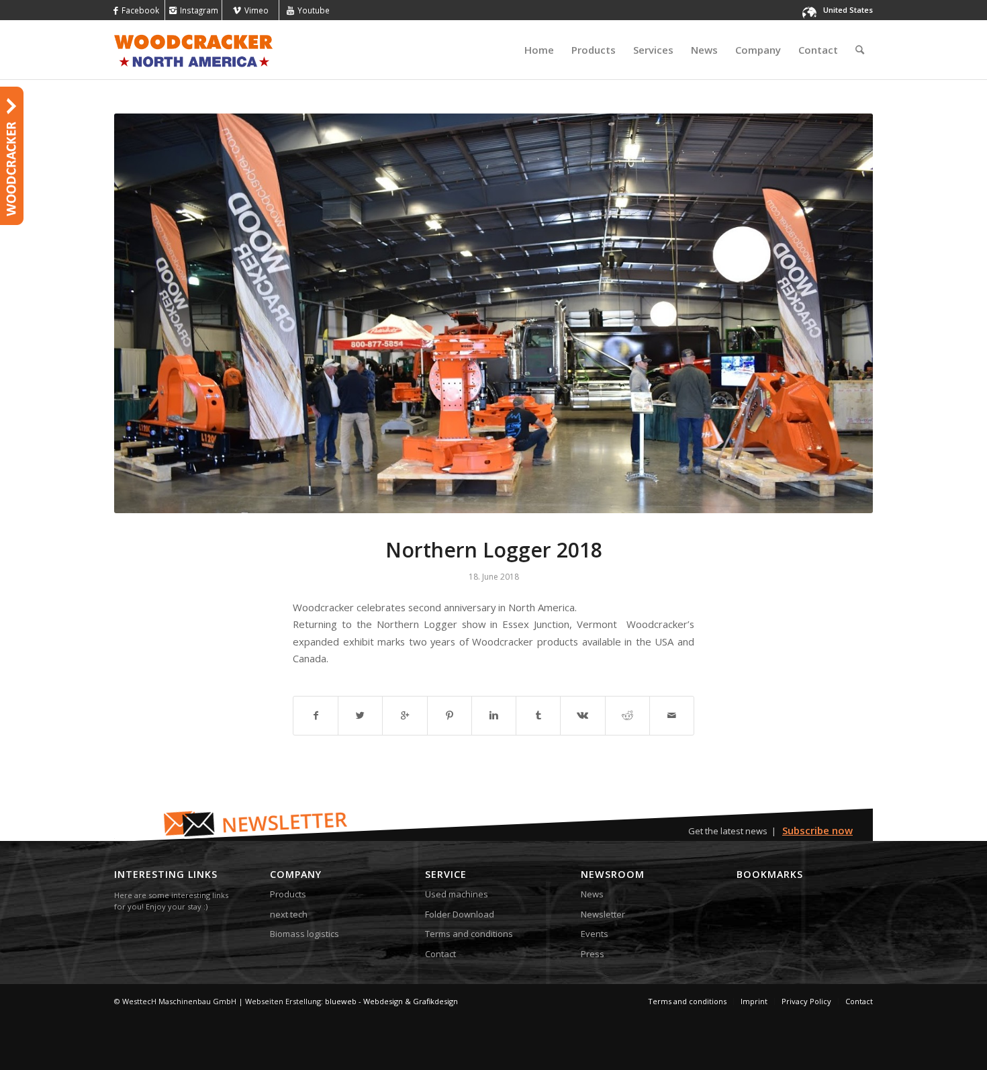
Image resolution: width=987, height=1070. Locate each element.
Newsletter (603, 914)
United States (848, 10)
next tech (289, 914)
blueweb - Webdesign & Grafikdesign (391, 1001)
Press (592, 954)
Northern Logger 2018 (493, 550)
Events (594, 934)
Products (288, 894)
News (592, 894)
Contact (440, 954)
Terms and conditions (469, 934)
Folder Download (459, 914)
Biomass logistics (304, 934)
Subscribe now (817, 830)
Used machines (456, 894)
